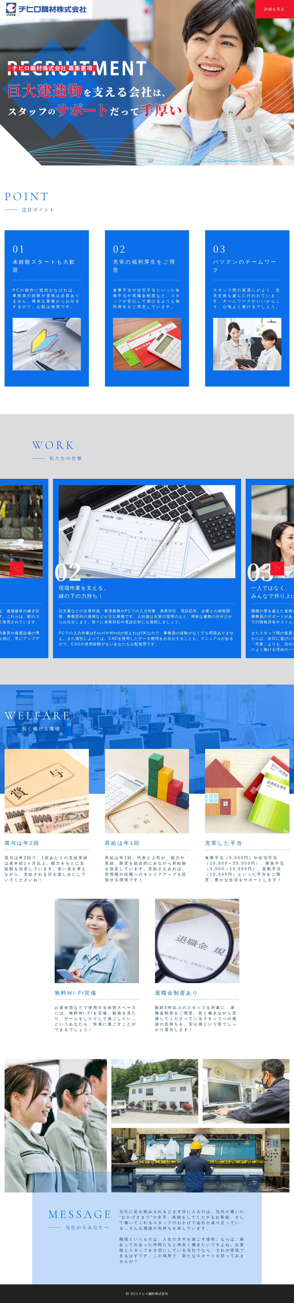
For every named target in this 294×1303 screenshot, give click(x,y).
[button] (17, 568)
